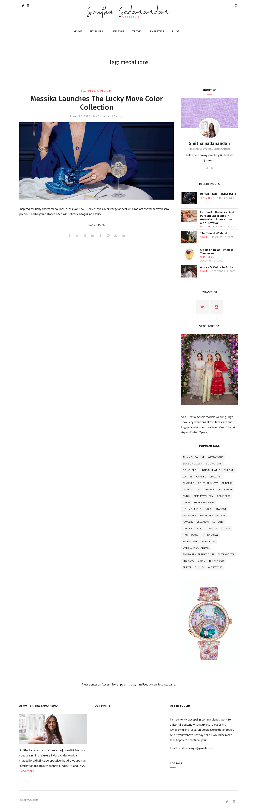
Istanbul (221, 509)
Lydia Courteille (207, 528)
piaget (195, 534)
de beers (227, 483)
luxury (187, 528)
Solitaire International (198, 554)
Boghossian (214, 463)
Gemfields (223, 496)
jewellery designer (213, 515)
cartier (188, 476)
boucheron (191, 470)
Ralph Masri (190, 541)
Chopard (188, 483)
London (217, 521)
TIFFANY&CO (216, 560)
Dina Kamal (224, 489)
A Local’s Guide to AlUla (216, 267)
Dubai (186, 496)
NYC (185, 534)
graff (187, 502)
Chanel (201, 476)
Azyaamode (216, 457)
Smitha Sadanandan (128, 12)
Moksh (225, 528)
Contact (176, 763)
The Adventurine (194, 560)
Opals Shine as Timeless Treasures (216, 251)
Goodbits (33, 799)
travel (204, 237)
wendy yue (215, 567)
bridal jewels (211, 470)
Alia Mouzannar (194, 457)
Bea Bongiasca (192, 463)
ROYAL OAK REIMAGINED (218, 194)
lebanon (203, 521)
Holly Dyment (192, 509)
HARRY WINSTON (204, 502)
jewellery (104, 90)
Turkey (200, 567)
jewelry (188, 521)
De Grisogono (192, 489)
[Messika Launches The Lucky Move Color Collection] (96, 161)
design (209, 489)
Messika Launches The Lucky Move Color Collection (96, 103)
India (208, 509)
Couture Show (208, 483)
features (88, 90)
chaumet (216, 476)
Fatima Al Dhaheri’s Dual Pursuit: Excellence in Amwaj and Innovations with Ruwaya (217, 217)
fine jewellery (203, 496)
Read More (26, 770)
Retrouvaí (209, 541)
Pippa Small (211, 534)
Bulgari (229, 470)
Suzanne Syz (226, 554)
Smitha (118, 116)
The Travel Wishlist (213, 233)
